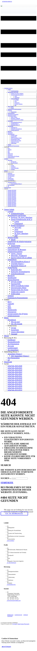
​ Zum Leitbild (10, 540)
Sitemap (25, 615)
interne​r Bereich (7, 1)
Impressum (10, 615)
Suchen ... (6, 478)
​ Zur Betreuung (11, 584)
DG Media (14, 624)
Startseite (7, 482)
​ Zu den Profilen (11, 562)
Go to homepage (14, 513)
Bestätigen (6, 646)
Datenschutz (18, 615)
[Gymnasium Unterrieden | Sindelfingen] (18, 6)
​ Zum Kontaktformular (13, 600)
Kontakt (9, 616)
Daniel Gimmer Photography (23, 624)
